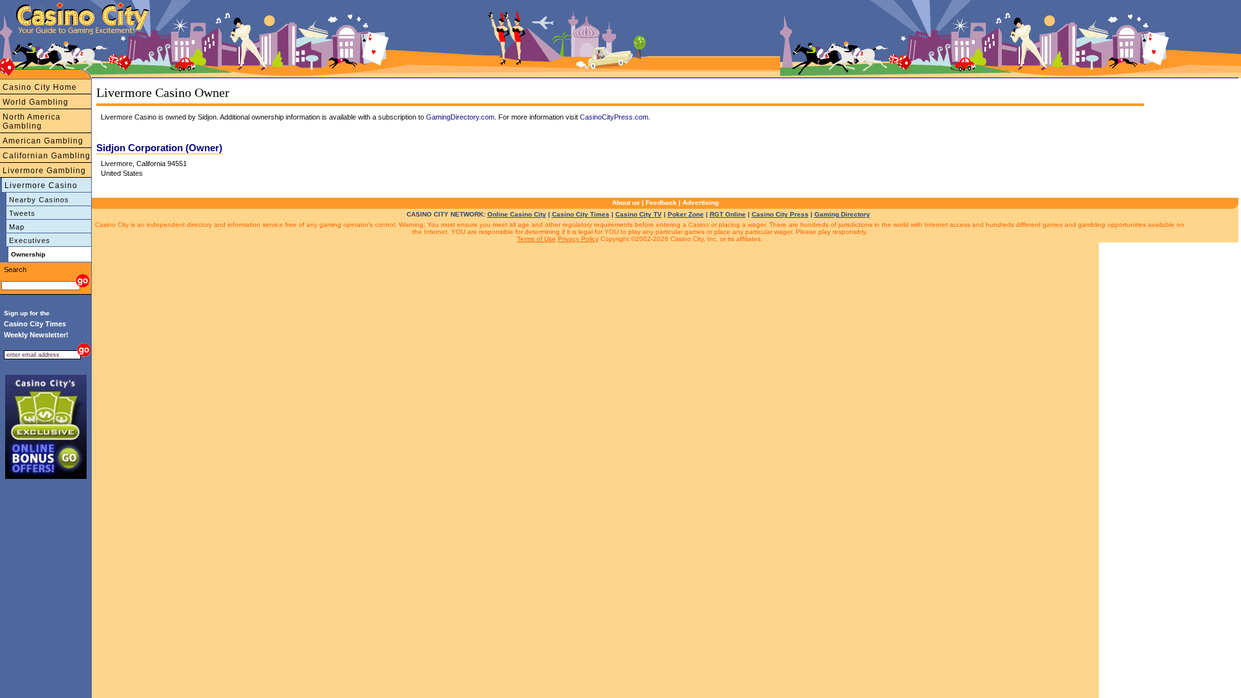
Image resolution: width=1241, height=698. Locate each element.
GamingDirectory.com (460, 117)
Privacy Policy (578, 238)
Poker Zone (686, 214)
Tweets (22, 213)
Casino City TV (638, 214)
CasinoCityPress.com (614, 117)
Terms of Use (536, 238)
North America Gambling (32, 121)
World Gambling (36, 102)
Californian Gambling (46, 155)
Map (17, 227)
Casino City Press (780, 214)
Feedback (661, 202)
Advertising (701, 202)
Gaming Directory (842, 214)
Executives (29, 240)
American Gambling (43, 140)
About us (626, 202)
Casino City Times (581, 214)
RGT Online (728, 214)
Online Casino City (516, 214)
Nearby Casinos (39, 200)
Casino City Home (40, 87)
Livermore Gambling (44, 170)
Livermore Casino (41, 185)
